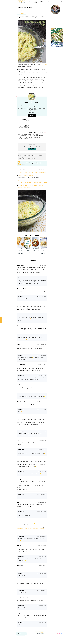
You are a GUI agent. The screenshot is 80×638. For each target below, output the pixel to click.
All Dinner (21, 4)
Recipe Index (35, 2)
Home (18, 4)
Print (31, 115)
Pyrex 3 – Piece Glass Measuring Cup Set (27, 175)
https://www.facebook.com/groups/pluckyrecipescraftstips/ (30, 528)
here (45, 64)
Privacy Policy (21, 633)
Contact (41, 1)
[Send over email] (1, 320)
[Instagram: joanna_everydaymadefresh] (20, 163)
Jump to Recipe (22, 13)
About (30, 1)
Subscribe (47, 1)
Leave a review (32, 149)
